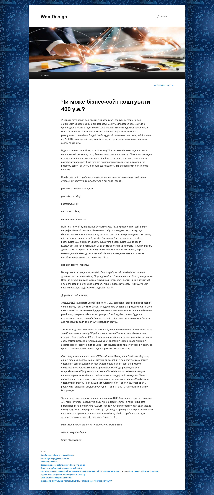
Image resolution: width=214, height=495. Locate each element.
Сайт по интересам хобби (107, 471)
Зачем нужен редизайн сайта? (55, 458)
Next (170, 85)
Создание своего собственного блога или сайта (63, 464)
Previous (159, 85)
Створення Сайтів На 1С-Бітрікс (144, 471)
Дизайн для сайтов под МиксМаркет (57, 455)
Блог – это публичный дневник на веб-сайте (61, 468)
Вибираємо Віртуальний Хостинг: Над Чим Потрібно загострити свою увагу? (76, 480)
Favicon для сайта (49, 461)
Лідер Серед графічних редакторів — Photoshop (63, 474)
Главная (45, 75)
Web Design (54, 16)
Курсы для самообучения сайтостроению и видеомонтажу (68, 471)
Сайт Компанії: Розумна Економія (56, 477)
